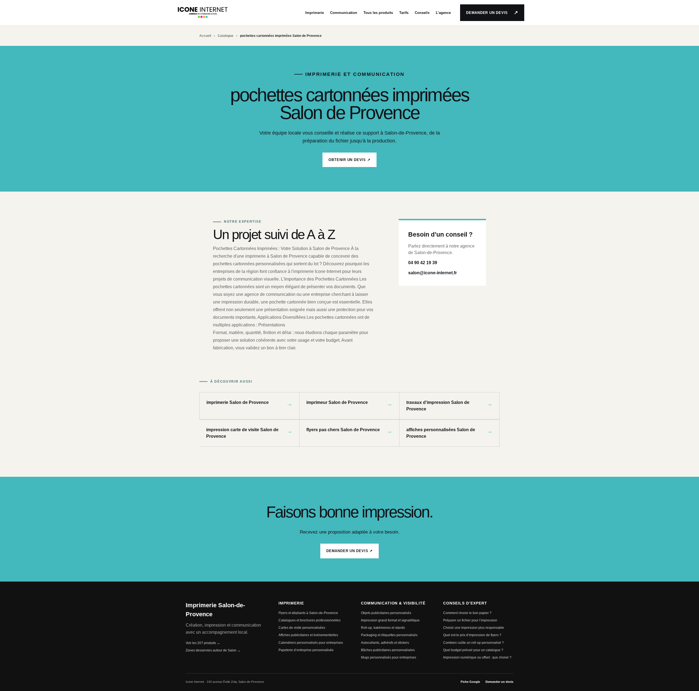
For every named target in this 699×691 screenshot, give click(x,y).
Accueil (205, 36)
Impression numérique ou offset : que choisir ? (477, 657)
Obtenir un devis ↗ (349, 160)
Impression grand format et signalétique (390, 620)
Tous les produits (378, 13)
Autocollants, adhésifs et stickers (385, 643)
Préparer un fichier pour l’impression (470, 620)
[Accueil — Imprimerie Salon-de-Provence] (203, 12)
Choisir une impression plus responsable (473, 628)
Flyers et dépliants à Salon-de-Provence (308, 613)
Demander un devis (492, 12)
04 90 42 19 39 (422, 262)
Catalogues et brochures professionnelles (309, 620)
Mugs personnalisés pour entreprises (388, 657)
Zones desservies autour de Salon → (213, 650)
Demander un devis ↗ (349, 551)
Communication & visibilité (393, 603)
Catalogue (225, 36)
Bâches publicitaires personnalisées (388, 650)
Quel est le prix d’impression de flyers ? (472, 635)
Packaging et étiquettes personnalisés (389, 635)
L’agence (443, 13)
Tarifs (403, 13)
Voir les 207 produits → (203, 643)
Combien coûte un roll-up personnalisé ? (473, 643)
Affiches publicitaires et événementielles (308, 635)
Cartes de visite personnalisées (302, 628)
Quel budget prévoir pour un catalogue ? (473, 650)
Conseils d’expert (465, 603)
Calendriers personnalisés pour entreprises (311, 643)
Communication (343, 13)
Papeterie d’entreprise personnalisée (306, 650)
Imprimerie (314, 13)
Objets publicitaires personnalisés (386, 613)
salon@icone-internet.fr (432, 272)
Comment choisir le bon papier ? (467, 613)
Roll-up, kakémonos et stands (383, 628)
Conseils (422, 13)
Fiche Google (470, 681)
